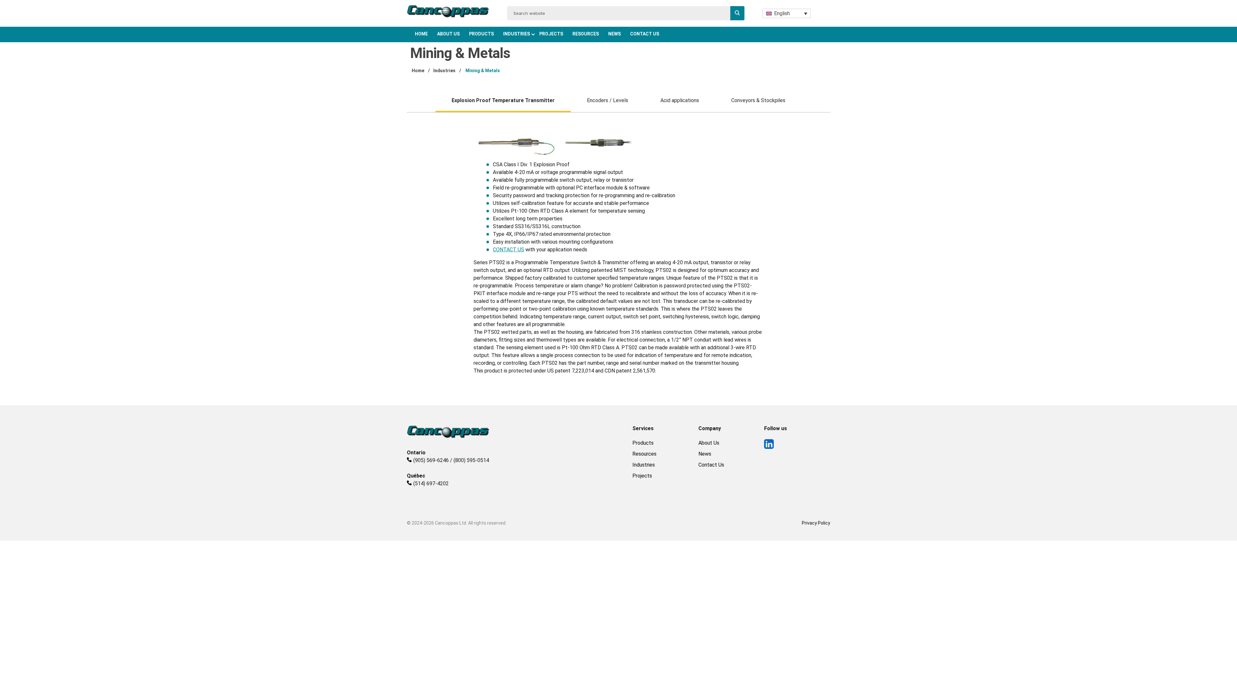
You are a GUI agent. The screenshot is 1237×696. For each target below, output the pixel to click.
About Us (448, 33)
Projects (551, 33)
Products (481, 33)
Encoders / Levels (607, 100)
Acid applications (679, 100)
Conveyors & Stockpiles (758, 100)
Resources (585, 33)
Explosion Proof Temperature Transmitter (503, 100)
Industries (516, 33)
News (614, 33)
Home (421, 33)
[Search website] (737, 13)
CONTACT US (508, 250)
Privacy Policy (816, 523)
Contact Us (644, 33)
